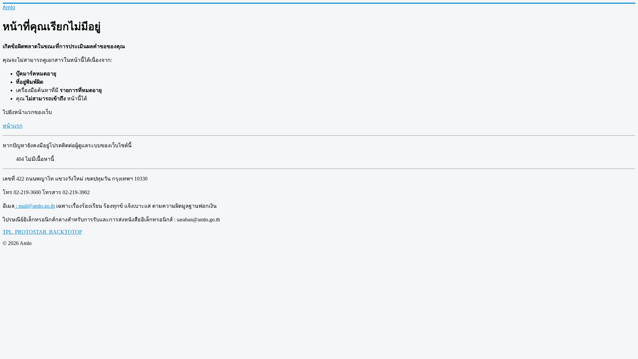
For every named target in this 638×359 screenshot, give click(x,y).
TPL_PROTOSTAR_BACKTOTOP (42, 232)
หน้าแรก (13, 126)
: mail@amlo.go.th (35, 206)
